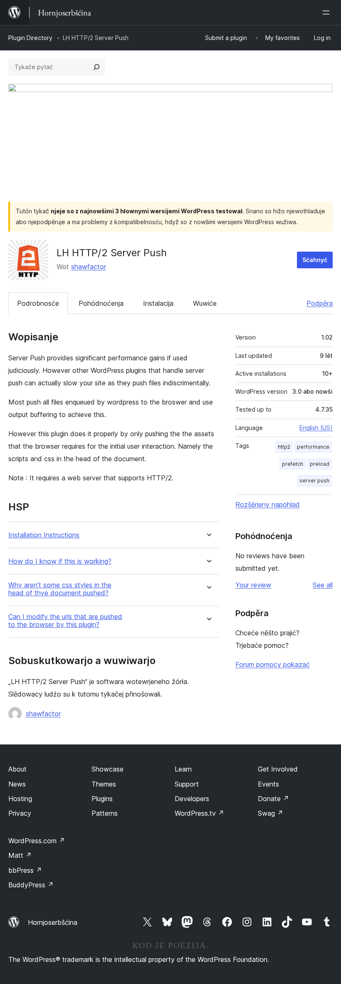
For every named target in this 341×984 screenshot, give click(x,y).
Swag (270, 813)
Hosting (20, 798)
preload (319, 464)
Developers (192, 798)
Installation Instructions (43, 535)
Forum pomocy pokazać (272, 664)
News (17, 784)
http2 (284, 447)
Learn (183, 769)
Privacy (19, 813)
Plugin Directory (30, 37)
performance (313, 447)
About (17, 769)
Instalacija (158, 303)
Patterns (104, 813)
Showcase (107, 769)
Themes (103, 784)
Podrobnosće (38, 303)
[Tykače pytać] (96, 67)
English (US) (316, 427)
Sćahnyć (314, 259)
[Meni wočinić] (327, 12)
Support (187, 784)
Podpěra (319, 303)
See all (323, 585)
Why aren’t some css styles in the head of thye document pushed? (59, 589)
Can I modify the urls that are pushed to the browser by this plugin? (65, 621)
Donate (273, 798)
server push (314, 480)
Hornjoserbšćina (52, 922)
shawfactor (88, 266)
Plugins (102, 798)
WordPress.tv (199, 813)
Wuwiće (205, 303)
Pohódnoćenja (101, 303)
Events (268, 784)
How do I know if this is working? (59, 561)
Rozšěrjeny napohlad (267, 504)
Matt (20, 855)
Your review (253, 585)
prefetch (292, 464)
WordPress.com (36, 841)
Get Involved (278, 769)
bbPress (25, 870)
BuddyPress (31, 885)
